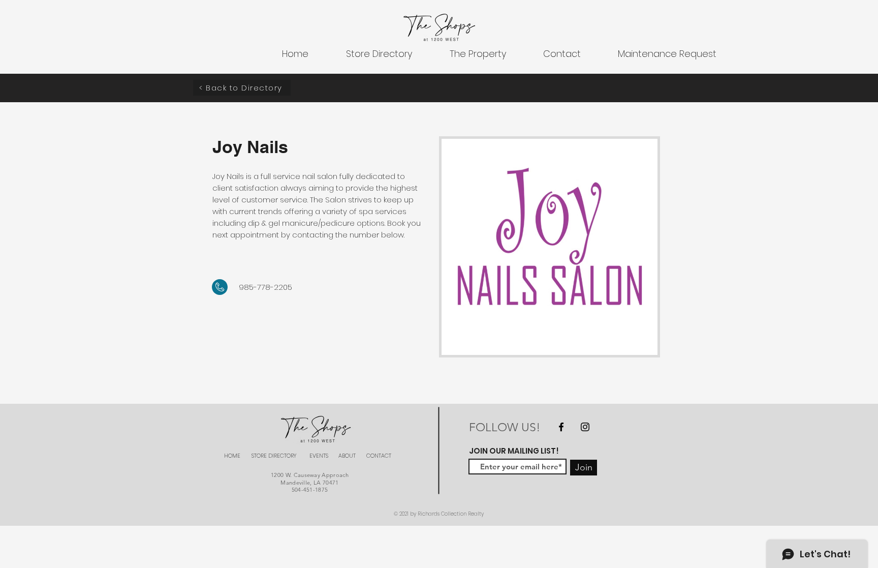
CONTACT (378, 456)
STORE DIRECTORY (274, 456)
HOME (232, 456)
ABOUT (347, 456)
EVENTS (318, 456)
